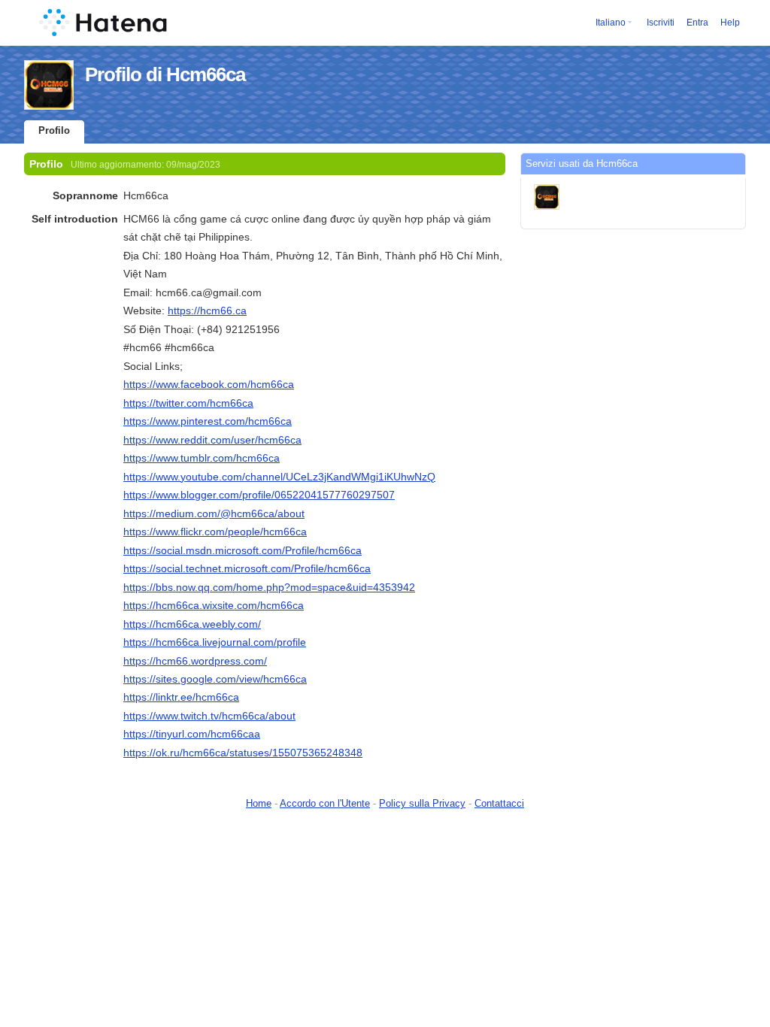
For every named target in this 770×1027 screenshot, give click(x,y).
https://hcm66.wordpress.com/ (195, 661)
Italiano (611, 22)
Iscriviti (661, 22)
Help (730, 22)
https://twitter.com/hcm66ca (188, 403)
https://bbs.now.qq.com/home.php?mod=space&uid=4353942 (269, 587)
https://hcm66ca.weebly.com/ (192, 624)
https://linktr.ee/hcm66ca (181, 697)
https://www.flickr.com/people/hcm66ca (215, 532)
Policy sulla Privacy (422, 803)
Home (258, 803)
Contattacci (499, 803)
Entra (697, 22)
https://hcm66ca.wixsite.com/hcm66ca (213, 605)
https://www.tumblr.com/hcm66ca (201, 458)
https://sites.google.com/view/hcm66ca (215, 679)
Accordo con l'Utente (325, 803)
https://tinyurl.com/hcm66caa (191, 734)
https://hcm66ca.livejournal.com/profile (214, 642)
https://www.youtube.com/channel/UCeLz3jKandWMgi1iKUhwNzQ (279, 477)
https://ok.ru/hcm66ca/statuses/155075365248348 (242, 753)
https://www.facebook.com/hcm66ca (208, 384)
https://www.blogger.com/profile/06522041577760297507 (259, 495)
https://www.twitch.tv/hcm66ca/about (209, 716)
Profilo (54, 130)
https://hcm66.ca (207, 310)
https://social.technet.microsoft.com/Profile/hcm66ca (247, 568)
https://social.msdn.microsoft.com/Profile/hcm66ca (242, 550)
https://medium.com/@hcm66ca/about (214, 513)
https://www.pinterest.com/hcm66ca (207, 421)
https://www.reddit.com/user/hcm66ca (212, 440)
